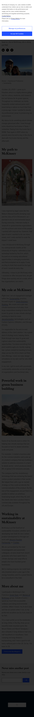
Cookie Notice (6, 16)
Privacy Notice (15, 18)
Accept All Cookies (17, 34)
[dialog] (17, 20)
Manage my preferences (17, 28)
